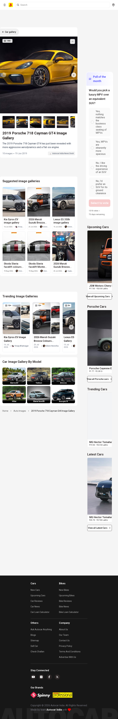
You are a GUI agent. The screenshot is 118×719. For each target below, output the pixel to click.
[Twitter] (57, 677)
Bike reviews (65, 601)
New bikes (64, 590)
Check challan (37, 651)
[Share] (72, 41)
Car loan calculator (40, 612)
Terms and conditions (70, 651)
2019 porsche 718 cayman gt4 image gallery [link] (53, 411)
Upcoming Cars (38, 595)
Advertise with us (67, 657)
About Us (63, 629)
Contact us (64, 640)
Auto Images (20, 411)
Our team (64, 635)
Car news (35, 606)
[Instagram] (41, 677)
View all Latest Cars (97, 528)
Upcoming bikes (67, 595)
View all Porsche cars (98, 379)
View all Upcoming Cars (98, 296)
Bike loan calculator (69, 612)
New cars (35, 590)
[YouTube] (33, 677)
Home (5, 411)
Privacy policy (65, 646)
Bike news (64, 606)
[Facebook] (49, 677)
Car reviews (37, 601)
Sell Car (34, 646)
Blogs (33, 635)
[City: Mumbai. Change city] (113, 5)
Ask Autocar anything (41, 629)
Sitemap (35, 640)
